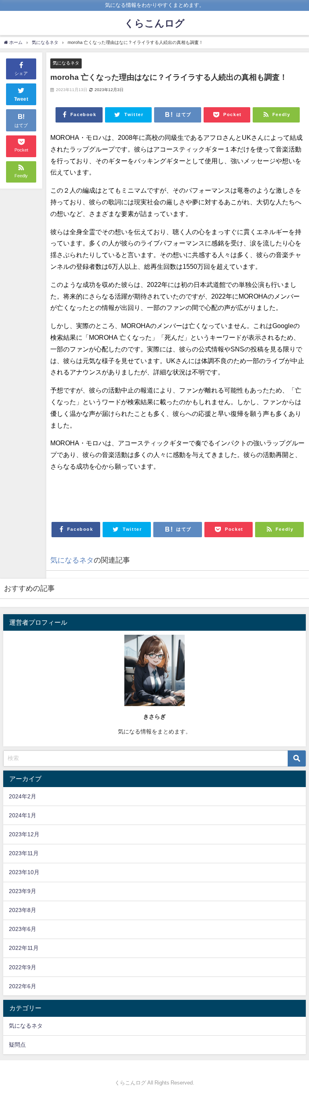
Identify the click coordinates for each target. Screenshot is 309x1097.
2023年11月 (24, 853)
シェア (21, 73)
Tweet (21, 99)
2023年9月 (22, 891)
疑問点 (17, 1044)
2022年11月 (24, 948)
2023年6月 (22, 929)
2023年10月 (24, 872)
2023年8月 (22, 910)
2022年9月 (22, 967)
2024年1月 (22, 815)
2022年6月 (22, 986)
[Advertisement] (177, 492)
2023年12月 (24, 834)
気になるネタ (66, 62)
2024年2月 (22, 796)
